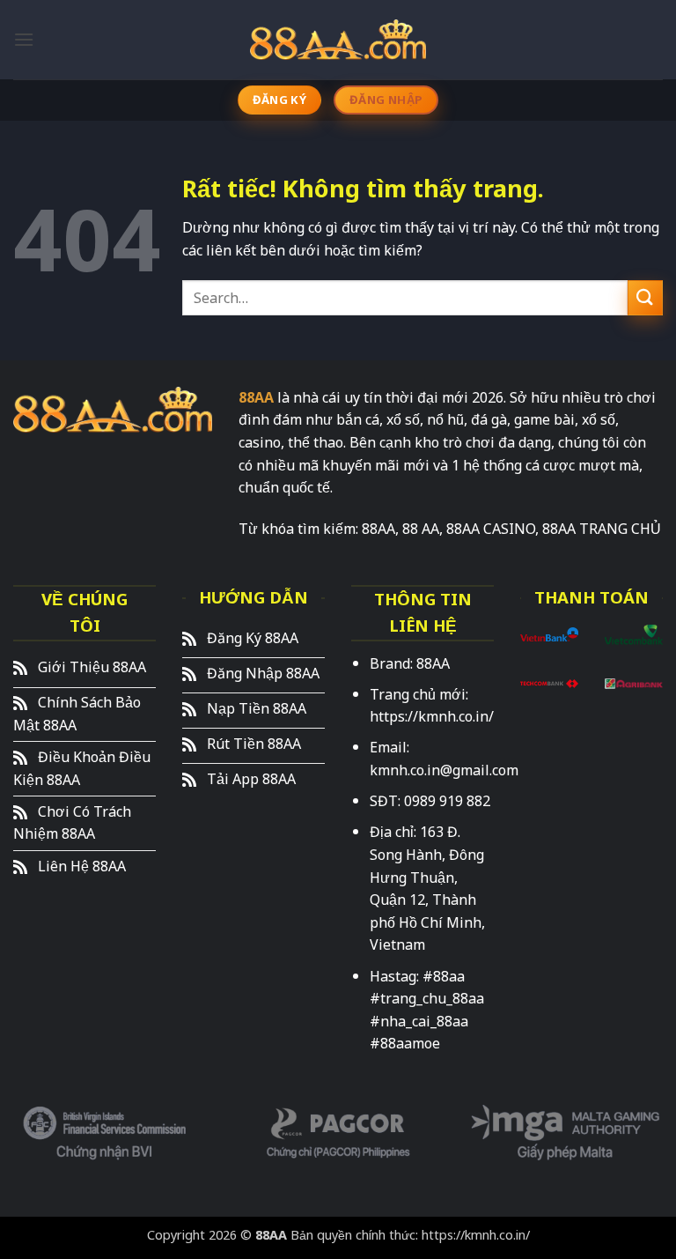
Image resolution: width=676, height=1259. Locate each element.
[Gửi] (645, 297)
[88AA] (338, 39)
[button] (23, 39)
